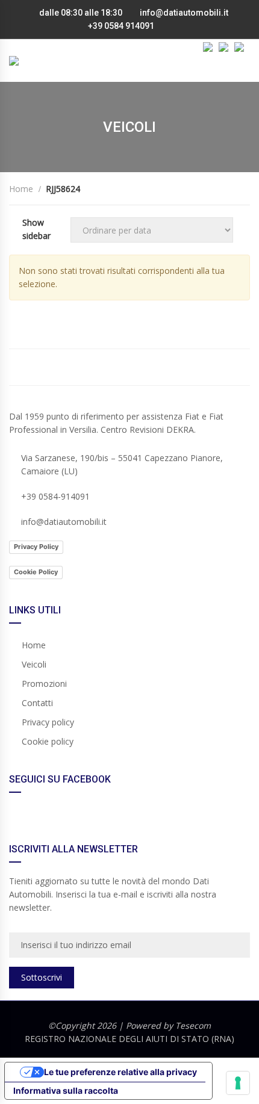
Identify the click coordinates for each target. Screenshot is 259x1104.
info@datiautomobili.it (184, 12)
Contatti (37, 703)
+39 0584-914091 (55, 496)
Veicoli (34, 664)
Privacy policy (48, 722)
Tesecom (193, 1025)
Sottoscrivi (41, 977)
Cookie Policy (36, 572)
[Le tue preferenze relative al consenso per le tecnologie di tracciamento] (237, 1082)
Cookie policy (47, 741)
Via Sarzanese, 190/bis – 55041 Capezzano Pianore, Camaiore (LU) (122, 464)
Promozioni (44, 683)
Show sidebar (36, 229)
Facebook (69, 367)
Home (34, 645)
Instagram (190, 367)
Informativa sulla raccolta (65, 1090)
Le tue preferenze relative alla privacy (120, 1072)
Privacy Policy (36, 546)
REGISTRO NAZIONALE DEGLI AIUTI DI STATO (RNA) (129, 1038)
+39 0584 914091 (120, 26)
